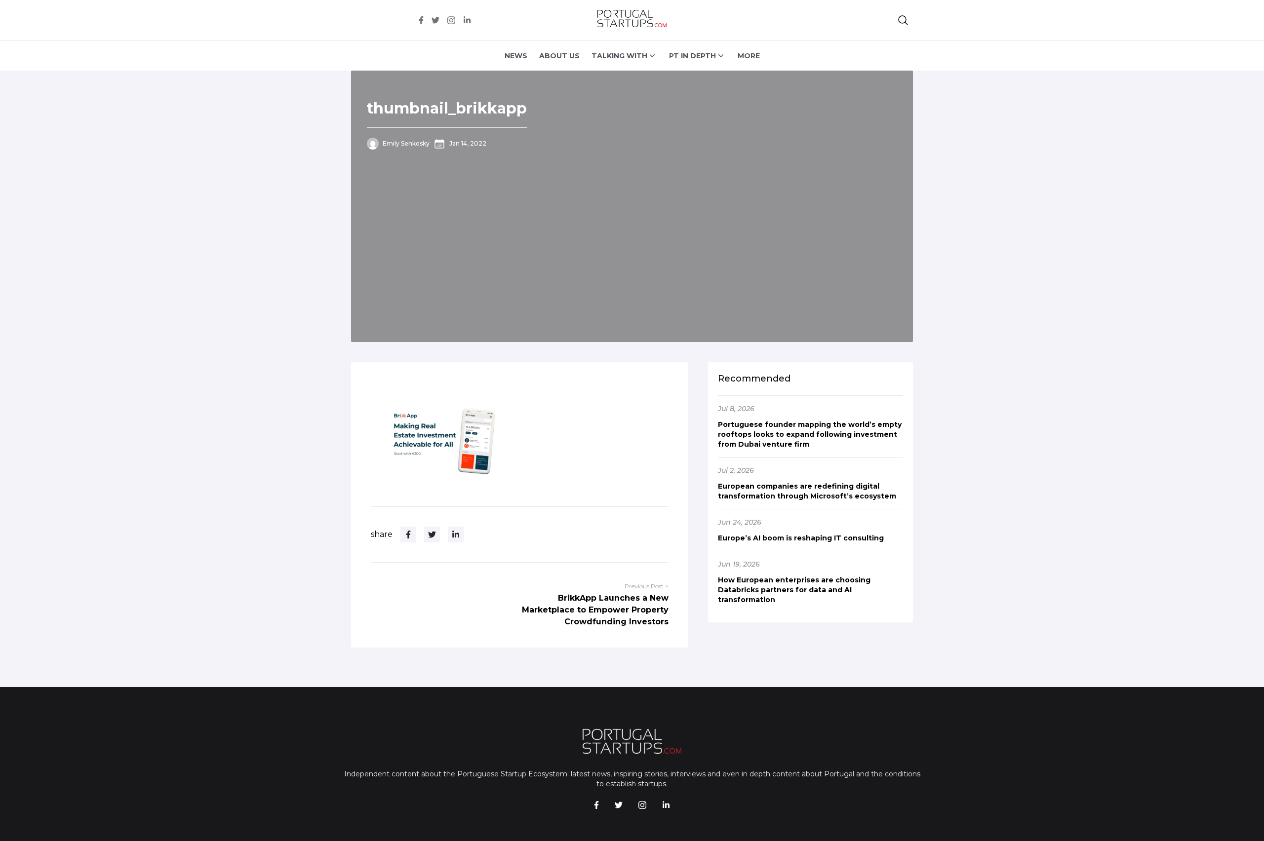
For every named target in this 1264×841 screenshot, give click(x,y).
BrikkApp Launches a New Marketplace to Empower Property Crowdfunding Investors (595, 609)
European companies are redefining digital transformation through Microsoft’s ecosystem (807, 491)
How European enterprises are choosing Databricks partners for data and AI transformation (794, 589)
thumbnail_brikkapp (447, 108)
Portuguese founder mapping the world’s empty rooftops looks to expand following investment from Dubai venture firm (810, 434)
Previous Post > (647, 586)
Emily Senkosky (406, 143)
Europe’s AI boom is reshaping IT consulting (801, 538)
